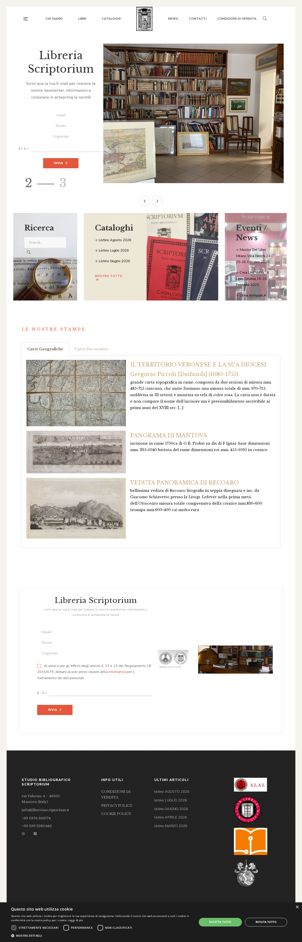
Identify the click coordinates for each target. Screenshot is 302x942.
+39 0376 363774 (36, 818)
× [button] (297, 907)
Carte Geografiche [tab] (45, 349)
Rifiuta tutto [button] (266, 922)
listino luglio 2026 (113, 250)
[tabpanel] (151, 451)
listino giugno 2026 (114, 261)
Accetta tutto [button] (220, 922)
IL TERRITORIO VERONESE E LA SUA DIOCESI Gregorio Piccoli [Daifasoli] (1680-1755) (198, 369)
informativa (117, 672)
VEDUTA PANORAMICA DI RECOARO (184, 482)
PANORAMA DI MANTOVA (168, 435)
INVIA (52, 710)
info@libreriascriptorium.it (45, 810)
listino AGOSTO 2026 (171, 791)
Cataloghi (114, 228)
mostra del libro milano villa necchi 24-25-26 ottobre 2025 (254, 255)
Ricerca (39, 228)
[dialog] (151, 922)
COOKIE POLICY (116, 814)
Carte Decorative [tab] (91, 349)
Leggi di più (75, 920)
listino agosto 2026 (115, 240)
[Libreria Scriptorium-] (144, 19)
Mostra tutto (108, 276)
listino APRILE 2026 (170, 817)
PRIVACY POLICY (116, 805)
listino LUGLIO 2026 (170, 800)
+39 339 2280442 (37, 826)
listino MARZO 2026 (170, 826)
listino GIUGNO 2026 (171, 808)
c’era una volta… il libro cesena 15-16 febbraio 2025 (252, 278)
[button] (144, 201)
